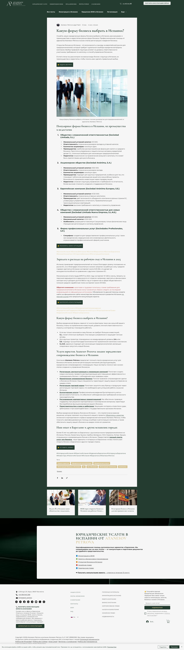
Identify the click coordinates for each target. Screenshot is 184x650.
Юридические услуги (101, 463)
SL (84, 467)
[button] (168, 621)
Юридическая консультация (81, 463)
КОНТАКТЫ (74, 604)
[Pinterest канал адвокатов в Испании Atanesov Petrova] (20, 602)
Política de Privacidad (23, 642)
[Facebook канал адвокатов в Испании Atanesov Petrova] (24, 602)
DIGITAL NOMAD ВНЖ (76, 596)
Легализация (112, 12)
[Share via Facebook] (57, 478)
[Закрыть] (182, 646)
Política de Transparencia (87, 642)
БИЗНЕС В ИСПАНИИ (109, 602)
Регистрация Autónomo (108, 467)
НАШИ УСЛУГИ (75, 592)
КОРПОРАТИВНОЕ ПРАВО (111, 606)
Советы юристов (63, 463)
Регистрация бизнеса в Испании (69, 467)
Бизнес (59, 471)
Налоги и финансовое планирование (93, 559)
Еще (123, 12)
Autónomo (122, 467)
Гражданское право (86, 568)
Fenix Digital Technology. (37, 644)
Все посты (51, 12)
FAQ (71, 611)
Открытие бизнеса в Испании (90, 562)
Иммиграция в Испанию (68, 12)
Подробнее (163, 647)
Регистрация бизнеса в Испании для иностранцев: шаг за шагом (123, 510)
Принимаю (174, 647)
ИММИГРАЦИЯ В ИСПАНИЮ (111, 595)
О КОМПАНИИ (75, 600)
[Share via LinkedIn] (62, 478)
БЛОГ (72, 607)
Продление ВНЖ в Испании (92, 12)
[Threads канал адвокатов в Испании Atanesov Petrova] (44, 602)
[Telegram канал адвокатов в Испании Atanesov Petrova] (32, 602)
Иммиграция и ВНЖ (86, 556)
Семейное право (85, 565)
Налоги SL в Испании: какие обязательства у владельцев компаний (59, 510)
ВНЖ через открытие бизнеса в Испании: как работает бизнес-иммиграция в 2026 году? (91, 510)
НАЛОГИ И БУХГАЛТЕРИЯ (110, 609)
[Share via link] (67, 478)
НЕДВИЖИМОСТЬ (108, 616)
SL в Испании (92, 467)
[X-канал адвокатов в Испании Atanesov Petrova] (40, 602)
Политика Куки (111, 647)
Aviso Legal (53, 642)
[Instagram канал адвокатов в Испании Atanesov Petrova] (16, 602)
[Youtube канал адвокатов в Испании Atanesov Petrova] (36, 602)
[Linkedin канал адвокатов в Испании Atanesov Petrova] (28, 602)
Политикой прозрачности (89, 639)
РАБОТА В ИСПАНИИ (109, 599)
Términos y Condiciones (67, 642)
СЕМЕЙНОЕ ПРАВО (108, 613)
